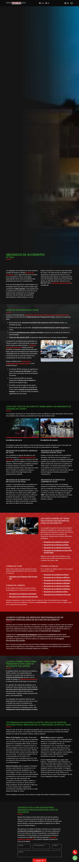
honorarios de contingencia (27, 634)
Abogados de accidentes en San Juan (57, 594)
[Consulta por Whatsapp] (74, 857)
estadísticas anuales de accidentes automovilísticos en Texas (47, 315)
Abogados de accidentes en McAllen (57, 583)
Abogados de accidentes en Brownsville (23, 596)
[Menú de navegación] (71, 3)
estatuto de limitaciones (28, 679)
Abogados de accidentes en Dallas (56, 545)
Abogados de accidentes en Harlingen (22, 594)
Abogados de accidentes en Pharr (56, 591)
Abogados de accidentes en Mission (57, 577)
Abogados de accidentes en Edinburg (57, 580)
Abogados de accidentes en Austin (56, 542)
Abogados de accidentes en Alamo (56, 574)
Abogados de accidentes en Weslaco (57, 589)
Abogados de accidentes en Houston (57, 547)
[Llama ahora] (74, 852)
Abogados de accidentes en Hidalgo (57, 586)
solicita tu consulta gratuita (61, 283)
